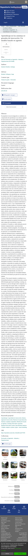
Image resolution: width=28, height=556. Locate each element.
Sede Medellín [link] (21, 26)
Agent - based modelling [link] (21, 427)
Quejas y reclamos (5, 528)
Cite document (7, 99)
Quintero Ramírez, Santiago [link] (8, 67)
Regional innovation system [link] (8, 425)
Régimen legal (4, 517)
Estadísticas (3, 531)
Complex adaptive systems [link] (7, 427)
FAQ (16, 526)
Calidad (3, 523)
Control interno (18, 522)
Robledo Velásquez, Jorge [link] (7, 74)
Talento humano (18, 517)
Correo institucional (5, 525)
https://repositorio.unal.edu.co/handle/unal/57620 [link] (13, 432)
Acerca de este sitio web (22, 539)
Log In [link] (5, 22)
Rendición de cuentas (5, 520)
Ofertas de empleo (19, 519)
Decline (7, 553)
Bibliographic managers (9, 95)
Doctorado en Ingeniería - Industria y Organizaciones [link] (11, 30)
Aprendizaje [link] (4, 418)
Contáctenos (17, 530)
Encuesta (3, 530)
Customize (3, 550)
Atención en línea (19, 528)
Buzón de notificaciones (20, 523)
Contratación (4, 519)
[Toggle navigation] (23, 22)
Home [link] (2, 26)
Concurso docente (19, 520)
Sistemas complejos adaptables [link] (8, 421)
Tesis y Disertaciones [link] (11, 26)
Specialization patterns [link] (20, 425)
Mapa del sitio (18, 525)
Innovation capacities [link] (17, 423)
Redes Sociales (4, 526)
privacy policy (18, 548)
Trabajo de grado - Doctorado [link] (8, 79)
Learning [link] (9, 423)
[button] (14, 7)
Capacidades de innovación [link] (14, 418)
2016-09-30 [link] (4, 90)
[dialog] (14, 549)
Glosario (17, 531)
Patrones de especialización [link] (19, 419)
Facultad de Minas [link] (7, 28)
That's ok (20, 553)
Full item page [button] (7, 443)
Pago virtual (3, 522)
